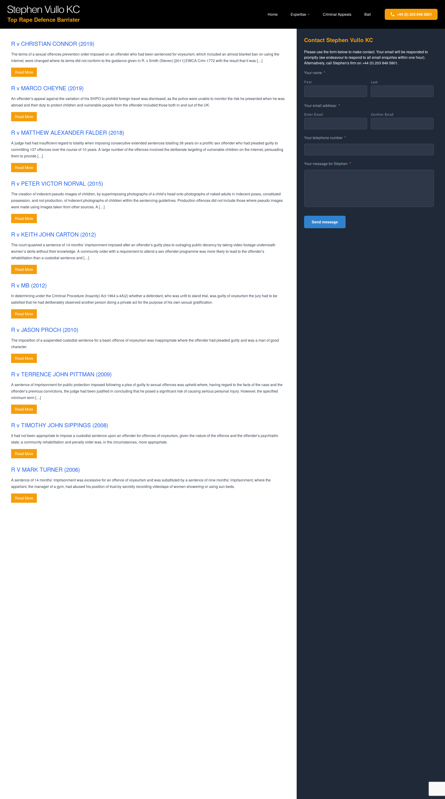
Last (374, 82)
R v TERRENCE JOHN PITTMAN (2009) (61, 374)
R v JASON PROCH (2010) (44, 329)
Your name (314, 72)
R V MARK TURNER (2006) (45, 469)
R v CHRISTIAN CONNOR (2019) (52, 43)
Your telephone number (325, 137)
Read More (24, 72)
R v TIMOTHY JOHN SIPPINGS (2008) (59, 425)
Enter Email (313, 114)
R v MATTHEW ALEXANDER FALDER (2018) (67, 132)
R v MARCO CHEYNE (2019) (47, 88)
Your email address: (322, 105)
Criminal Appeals (337, 14)
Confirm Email (382, 114)
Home (273, 14)
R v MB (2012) (29, 285)
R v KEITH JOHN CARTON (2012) (53, 234)
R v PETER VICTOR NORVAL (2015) (57, 183)
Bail (367, 14)
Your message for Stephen (327, 163)
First (308, 82)
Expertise (298, 14)
